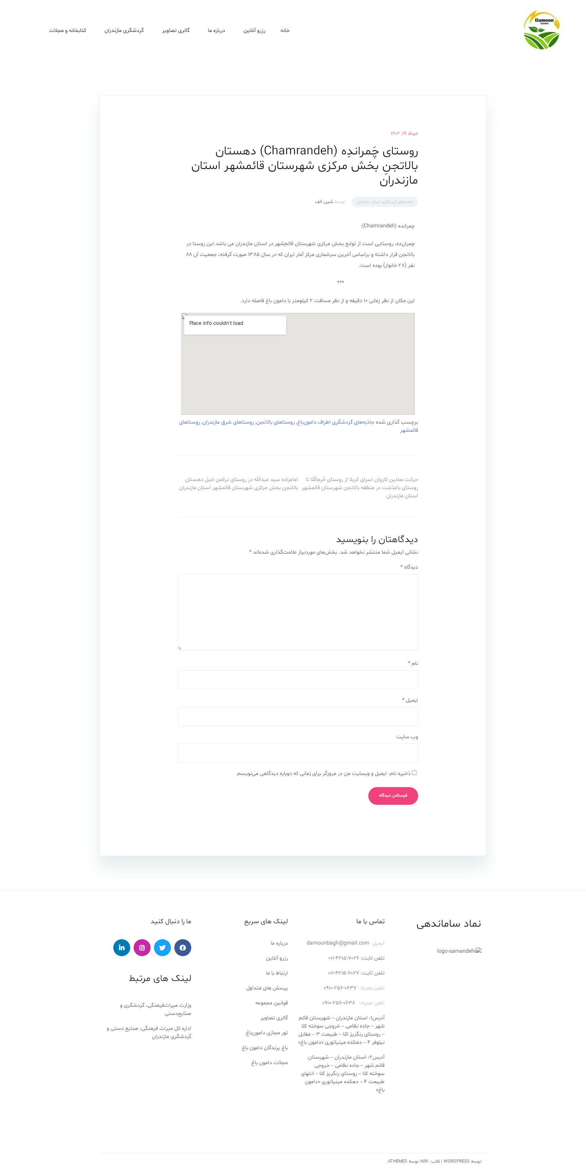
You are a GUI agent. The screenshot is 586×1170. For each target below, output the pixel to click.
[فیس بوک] (182, 947)
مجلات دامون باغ (269, 1062)
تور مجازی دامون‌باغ (267, 1033)
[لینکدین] (121, 947)
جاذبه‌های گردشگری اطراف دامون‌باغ (335, 422)
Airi (424, 1161)
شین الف (324, 202)
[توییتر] (162, 947)
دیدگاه (409, 567)
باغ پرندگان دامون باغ (265, 1048)
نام (413, 663)
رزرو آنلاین (254, 30)
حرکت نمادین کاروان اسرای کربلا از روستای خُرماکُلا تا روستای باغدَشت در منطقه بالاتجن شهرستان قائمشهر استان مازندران (360, 488)
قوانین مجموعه (271, 1003)
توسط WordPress (462, 1161)
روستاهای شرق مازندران (228, 422)
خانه (285, 30)
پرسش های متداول (267, 988)
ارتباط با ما (277, 973)
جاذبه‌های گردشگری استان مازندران (385, 202)
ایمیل (410, 700)
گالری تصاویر (176, 30)
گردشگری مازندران (124, 30)
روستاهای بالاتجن (275, 422)
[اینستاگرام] (142, 947)
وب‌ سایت (407, 737)
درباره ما (279, 943)
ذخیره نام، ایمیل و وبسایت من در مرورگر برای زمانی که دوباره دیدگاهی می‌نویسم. (323, 773)
